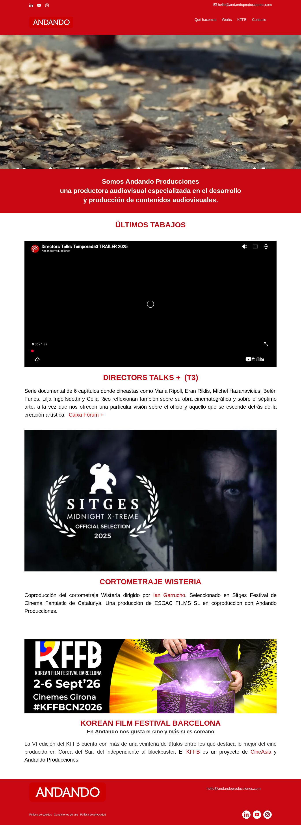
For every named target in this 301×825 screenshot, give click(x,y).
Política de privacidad (93, 814)
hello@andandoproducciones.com (233, 788)
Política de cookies (40, 814)
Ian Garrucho (169, 595)
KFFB (193, 752)
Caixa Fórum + (86, 415)
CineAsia (261, 752)
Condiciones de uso (66, 814)
